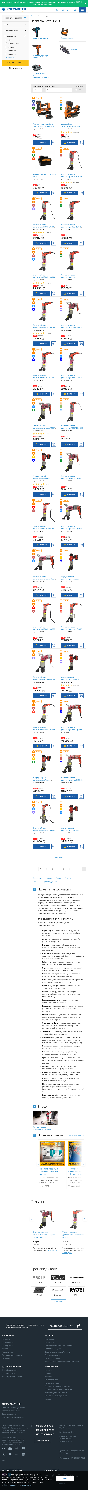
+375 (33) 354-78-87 (44, 1430)
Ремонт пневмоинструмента (13, 1417)
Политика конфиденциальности (57, 1386)
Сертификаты (7, 1346)
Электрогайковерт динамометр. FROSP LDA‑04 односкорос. (71, 176)
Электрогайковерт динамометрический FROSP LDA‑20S (71, 378)
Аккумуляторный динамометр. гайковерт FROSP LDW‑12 (70, 579)
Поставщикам (7, 1352)
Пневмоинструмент (52, 1355)
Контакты (6, 1339)
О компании (8, 1335)
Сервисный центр (9, 1414)
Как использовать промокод (56, 1396)
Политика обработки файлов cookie (58, 1389)
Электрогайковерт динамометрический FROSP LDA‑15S (43, 378)
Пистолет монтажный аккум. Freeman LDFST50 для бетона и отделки (44, 126)
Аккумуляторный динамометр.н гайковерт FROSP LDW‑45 (70, 830)
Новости (48, 1370)
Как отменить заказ (52, 1383)
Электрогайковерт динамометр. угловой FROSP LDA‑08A (71, 327)
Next (83, 1164)
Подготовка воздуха (53, 1349)
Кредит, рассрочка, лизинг (12, 1377)
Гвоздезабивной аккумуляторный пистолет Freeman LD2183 (71, 126)
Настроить (62, 1483)
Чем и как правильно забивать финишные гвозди (49, 1171)
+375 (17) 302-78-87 (44, 1434)
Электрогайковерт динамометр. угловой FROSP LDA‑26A (44, 579)
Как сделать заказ (52, 1380)
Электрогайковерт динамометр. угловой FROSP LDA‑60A (71, 780)
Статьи (48, 1373)
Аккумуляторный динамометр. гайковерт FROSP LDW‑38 (42, 780)
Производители (8, 1342)
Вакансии (48, 1377)
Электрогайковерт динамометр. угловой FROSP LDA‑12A (44, 428)
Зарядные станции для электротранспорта (62, 1362)
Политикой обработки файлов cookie (17, 1485)
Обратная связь (43, 1440)
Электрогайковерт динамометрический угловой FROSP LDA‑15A (72, 478)
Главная (33, 16)
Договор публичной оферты (56, 1393)
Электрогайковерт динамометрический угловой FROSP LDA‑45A (72, 730)
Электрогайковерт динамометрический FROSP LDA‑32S (43, 528)
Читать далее (52, 1250)
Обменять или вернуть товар (13, 1408)
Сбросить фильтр (15, 68)
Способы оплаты (8, 1373)
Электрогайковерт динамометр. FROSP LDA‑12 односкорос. (71, 227)
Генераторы (49, 1342)
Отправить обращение (11, 1411)
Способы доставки (9, 1370)
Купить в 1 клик (53, 142)
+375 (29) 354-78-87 (44, 1426)
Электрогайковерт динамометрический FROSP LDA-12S (74, 1235)
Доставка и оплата (11, 1366)
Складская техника (52, 1358)
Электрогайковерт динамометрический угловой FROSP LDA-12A (45, 1235)
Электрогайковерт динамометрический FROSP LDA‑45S (71, 629)
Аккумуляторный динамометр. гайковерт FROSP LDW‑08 (42, 478)
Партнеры (6, 1358)
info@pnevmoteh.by (66, 1432)
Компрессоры (50, 1339)
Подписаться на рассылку (61, 1326)
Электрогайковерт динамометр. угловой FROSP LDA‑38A (44, 679)
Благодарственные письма (12, 1355)
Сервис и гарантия (11, 1404)
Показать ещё (10, 58)
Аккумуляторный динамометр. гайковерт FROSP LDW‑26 (70, 679)
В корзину (43, 142)
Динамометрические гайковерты (57, 1352)
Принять (65, 1478)
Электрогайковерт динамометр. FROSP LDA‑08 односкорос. (43, 227)
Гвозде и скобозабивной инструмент (59, 1346)
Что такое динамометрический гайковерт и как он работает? (77, 1173)
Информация (51, 1366)
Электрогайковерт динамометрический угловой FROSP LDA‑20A (72, 528)
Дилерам (5, 1349)
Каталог (49, 1335)
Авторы (48, 1399)
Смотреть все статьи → (75, 1136)
